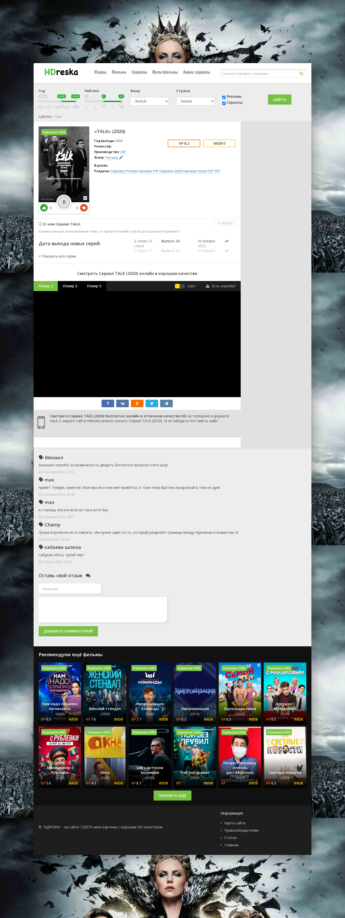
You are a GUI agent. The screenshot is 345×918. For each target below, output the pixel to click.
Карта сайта (234, 823)
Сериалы (139, 72)
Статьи (230, 837)
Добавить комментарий (68, 631)
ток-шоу (111, 157)
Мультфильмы (165, 72)
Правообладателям (241, 830)
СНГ (123, 151)
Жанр (135, 90)
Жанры (100, 72)
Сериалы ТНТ (148, 171)
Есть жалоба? (224, 286)
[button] (57, 256)
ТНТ (217, 171)
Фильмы (119, 72)
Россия (131, 171)
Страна (183, 90)
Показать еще (172, 795)
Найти (279, 99)
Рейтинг (92, 90)
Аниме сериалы (196, 72)
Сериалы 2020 (170, 171)
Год (42, 90)
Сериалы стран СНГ (197, 171)
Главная (231, 845)
